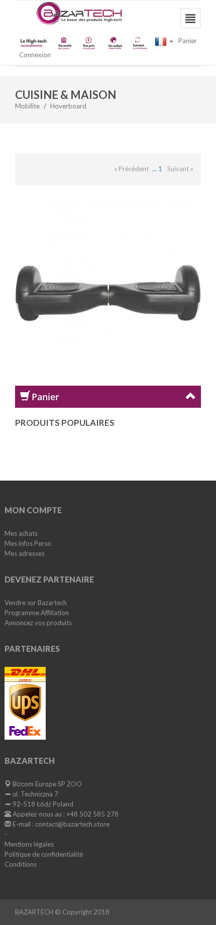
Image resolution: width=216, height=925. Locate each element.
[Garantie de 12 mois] (64, 43)
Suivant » (180, 169)
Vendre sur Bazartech (36, 603)
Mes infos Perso (28, 543)
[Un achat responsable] (114, 43)
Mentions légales (29, 844)
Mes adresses (25, 553)
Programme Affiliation (37, 613)
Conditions (21, 864)
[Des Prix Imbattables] (89, 43)
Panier (187, 41)
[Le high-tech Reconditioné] (34, 42)
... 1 (157, 169)
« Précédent (131, 169)
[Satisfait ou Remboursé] (140, 43)
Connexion (35, 55)
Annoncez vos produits (38, 623)
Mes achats (21, 533)
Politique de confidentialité (44, 854)
